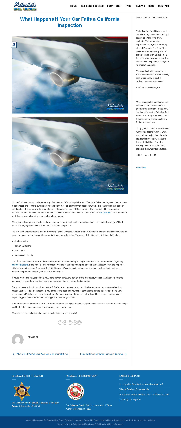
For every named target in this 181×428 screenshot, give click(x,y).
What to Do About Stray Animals (134, 389)
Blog (151, 6)
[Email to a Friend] (70, 322)
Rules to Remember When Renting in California (102, 354)
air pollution (105, 212)
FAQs (128, 6)
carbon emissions (20, 265)
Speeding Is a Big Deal (130, 399)
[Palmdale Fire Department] (75, 391)
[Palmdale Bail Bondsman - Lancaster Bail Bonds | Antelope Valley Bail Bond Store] (25, 6)
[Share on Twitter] (65, 322)
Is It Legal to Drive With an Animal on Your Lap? (141, 384)
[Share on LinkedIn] (79, 322)
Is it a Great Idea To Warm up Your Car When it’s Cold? (144, 394)
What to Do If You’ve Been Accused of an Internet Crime (42, 354)
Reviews (140, 6)
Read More (141, 167)
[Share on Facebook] (60, 322)
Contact (163, 6)
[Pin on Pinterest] (74, 322)
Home (73, 6)
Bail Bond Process (92, 6)
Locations (113, 6)
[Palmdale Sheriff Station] (22, 391)
